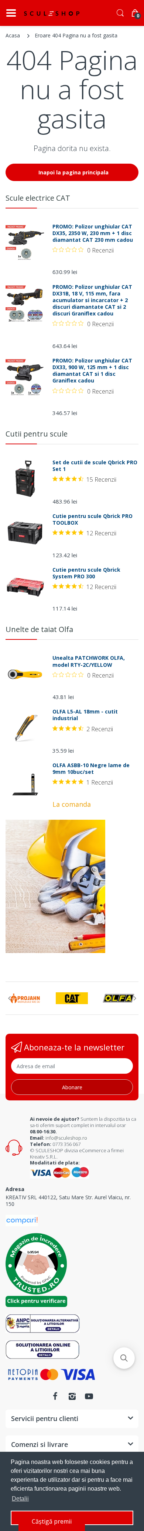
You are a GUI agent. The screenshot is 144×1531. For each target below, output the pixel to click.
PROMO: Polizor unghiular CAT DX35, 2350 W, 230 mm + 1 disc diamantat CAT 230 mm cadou (92, 233)
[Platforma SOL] (43, 1349)
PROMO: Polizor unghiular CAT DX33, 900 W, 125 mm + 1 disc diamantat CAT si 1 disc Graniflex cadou (92, 370)
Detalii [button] (20, 1498)
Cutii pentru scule (37, 434)
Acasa (13, 35)
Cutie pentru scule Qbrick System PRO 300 (86, 573)
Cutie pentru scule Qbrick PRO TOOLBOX (92, 519)
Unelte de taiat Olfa (39, 629)
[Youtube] (89, 1396)
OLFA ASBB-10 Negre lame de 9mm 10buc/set (91, 768)
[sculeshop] (51, 13)
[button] (124, 1358)
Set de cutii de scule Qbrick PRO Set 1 (94, 465)
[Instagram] (72, 1396)
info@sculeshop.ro (66, 1137)
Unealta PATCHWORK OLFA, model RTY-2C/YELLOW (88, 661)
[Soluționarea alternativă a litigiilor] (43, 1323)
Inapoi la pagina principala (73, 172)
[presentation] (9, 998)
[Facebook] (55, 1396)
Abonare (72, 1087)
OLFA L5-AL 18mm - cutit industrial (85, 715)
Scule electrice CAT (38, 198)
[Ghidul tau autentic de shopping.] (22, 1219)
